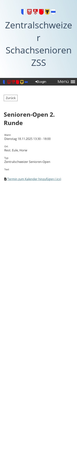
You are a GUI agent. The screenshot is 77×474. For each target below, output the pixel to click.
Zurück (11, 98)
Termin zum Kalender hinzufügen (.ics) (34, 179)
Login (42, 82)
